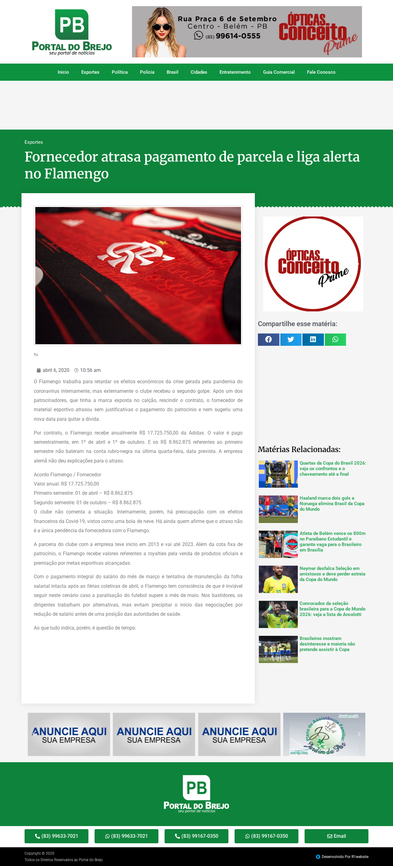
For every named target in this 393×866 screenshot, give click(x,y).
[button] (269, 264)
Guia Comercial (279, 72)
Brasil (172, 72)
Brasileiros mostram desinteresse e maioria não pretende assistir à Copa (327, 644)
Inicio (63, 72)
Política (120, 72)
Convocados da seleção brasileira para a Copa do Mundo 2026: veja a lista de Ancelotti (332, 609)
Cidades (199, 72)
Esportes (90, 72)
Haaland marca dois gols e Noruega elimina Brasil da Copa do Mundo (332, 503)
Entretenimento (235, 72)
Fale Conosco (321, 72)
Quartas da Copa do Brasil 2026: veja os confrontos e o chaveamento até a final (333, 468)
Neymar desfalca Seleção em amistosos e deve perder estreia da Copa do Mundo (332, 574)
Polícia (147, 72)
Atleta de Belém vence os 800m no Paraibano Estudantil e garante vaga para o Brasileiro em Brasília (333, 542)
